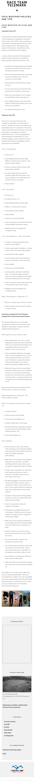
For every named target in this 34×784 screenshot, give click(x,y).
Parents (6, 727)
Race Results (8, 730)
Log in (30, 780)
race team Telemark (17, 3)
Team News (7, 732)
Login (4, 753)
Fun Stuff (7, 724)
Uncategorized (8, 735)
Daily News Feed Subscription (12, 750)
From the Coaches (9, 721)
